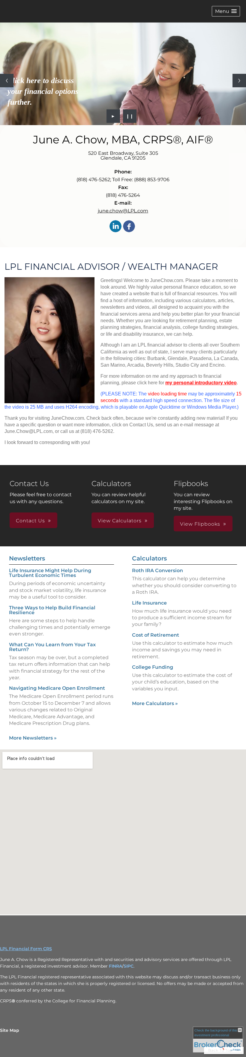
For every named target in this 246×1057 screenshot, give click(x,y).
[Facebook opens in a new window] (129, 226)
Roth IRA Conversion (157, 570)
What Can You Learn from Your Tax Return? (52, 647)
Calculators (149, 558)
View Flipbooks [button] (200, 524)
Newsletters (27, 558)
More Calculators (155, 703)
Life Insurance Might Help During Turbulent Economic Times (50, 573)
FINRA (115, 966)
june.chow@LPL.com (123, 211)
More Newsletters (33, 738)
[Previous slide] (7, 80)
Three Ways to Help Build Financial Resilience (52, 610)
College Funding (152, 667)
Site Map (9, 1030)
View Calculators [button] (120, 521)
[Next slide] (239, 80)
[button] (226, 11)
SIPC (129, 966)
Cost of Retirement (155, 635)
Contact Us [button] (30, 521)
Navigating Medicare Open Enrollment (57, 688)
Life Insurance (149, 603)
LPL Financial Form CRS (26, 948)
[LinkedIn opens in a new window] (116, 226)
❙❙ (130, 116)
